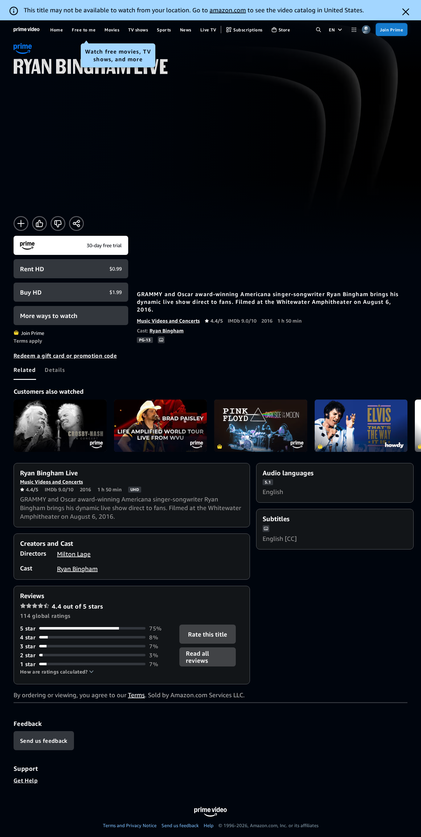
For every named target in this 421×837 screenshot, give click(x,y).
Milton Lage (74, 553)
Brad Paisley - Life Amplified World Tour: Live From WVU (160, 426)
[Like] (39, 223)
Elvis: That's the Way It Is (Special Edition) (361, 426)
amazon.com (228, 10)
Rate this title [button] (207, 634)
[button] (57, 671)
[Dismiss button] (406, 11)
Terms (136, 694)
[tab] (25, 370)
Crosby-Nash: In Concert (60, 426)
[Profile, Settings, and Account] (366, 29)
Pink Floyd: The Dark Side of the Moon (260, 426)
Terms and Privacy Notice (130, 825)
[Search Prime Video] (319, 29)
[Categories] (354, 29)
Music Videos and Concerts (168, 321)
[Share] (76, 223)
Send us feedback (180, 825)
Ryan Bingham (166, 331)
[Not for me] (58, 223)
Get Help (26, 780)
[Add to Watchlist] (21, 223)
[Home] (26, 29)
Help (209, 825)
